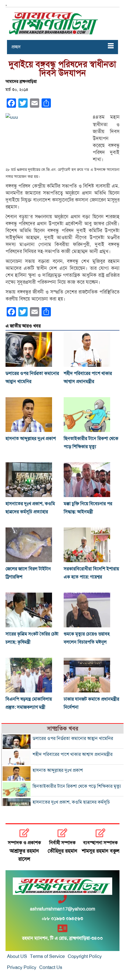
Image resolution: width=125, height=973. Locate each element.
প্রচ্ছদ (16, 47)
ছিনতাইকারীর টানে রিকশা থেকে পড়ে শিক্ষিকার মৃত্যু (77, 786)
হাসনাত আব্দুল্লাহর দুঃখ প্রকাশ (31, 438)
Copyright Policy (85, 956)
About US (17, 956)
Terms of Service (47, 956)
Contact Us (50, 967)
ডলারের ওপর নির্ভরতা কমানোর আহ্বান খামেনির (73, 738)
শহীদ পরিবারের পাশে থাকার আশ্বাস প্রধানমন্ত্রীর (72, 754)
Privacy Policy (21, 967)
